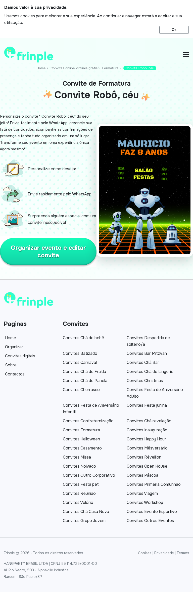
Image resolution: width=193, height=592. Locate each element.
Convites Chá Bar (143, 362)
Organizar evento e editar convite (48, 251)
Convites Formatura (81, 430)
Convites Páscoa (142, 475)
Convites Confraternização (88, 421)
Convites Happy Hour (146, 439)
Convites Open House (147, 466)
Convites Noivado (79, 466)
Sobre (11, 365)
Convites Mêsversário (147, 448)
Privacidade (164, 553)
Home (41, 68)
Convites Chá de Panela (85, 380)
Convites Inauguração (147, 430)
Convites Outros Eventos (150, 520)
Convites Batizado (80, 353)
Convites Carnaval (80, 362)
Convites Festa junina (147, 405)
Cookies (145, 553)
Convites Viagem (142, 493)
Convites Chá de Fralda (84, 371)
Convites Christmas (145, 380)
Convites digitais (20, 356)
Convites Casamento (82, 448)
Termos (183, 553)
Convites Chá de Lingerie (150, 371)
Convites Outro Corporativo (89, 475)
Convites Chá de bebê (83, 337)
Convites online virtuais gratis (74, 68)
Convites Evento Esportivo (152, 511)
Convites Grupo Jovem (84, 520)
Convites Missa (77, 457)
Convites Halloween (81, 439)
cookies (27, 16)
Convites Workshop (145, 502)
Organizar (14, 347)
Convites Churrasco (81, 389)
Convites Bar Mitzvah (147, 353)
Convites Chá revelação (149, 421)
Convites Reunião (79, 493)
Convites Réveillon (144, 457)
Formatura (110, 68)
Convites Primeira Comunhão (154, 484)
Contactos (15, 374)
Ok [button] (174, 29)
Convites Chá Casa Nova (86, 511)
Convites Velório (78, 502)
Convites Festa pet (81, 484)
